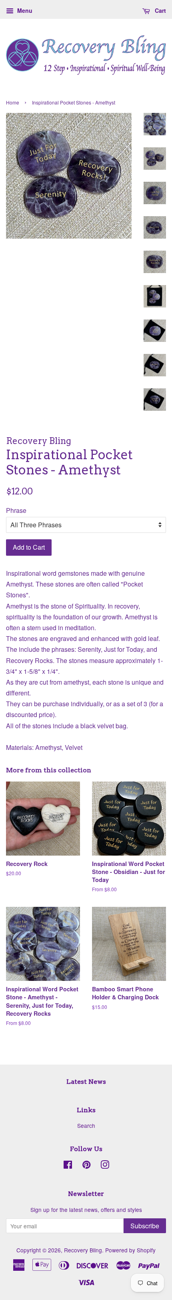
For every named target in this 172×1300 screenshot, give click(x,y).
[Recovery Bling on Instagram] (104, 1166)
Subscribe (144, 1225)
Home (12, 102)
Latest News (86, 1081)
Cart (159, 10)
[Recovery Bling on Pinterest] (86, 1166)
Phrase (16, 510)
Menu (24, 10)
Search (86, 1125)
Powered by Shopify (130, 1250)
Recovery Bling (83, 1250)
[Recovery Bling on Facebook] (67, 1166)
